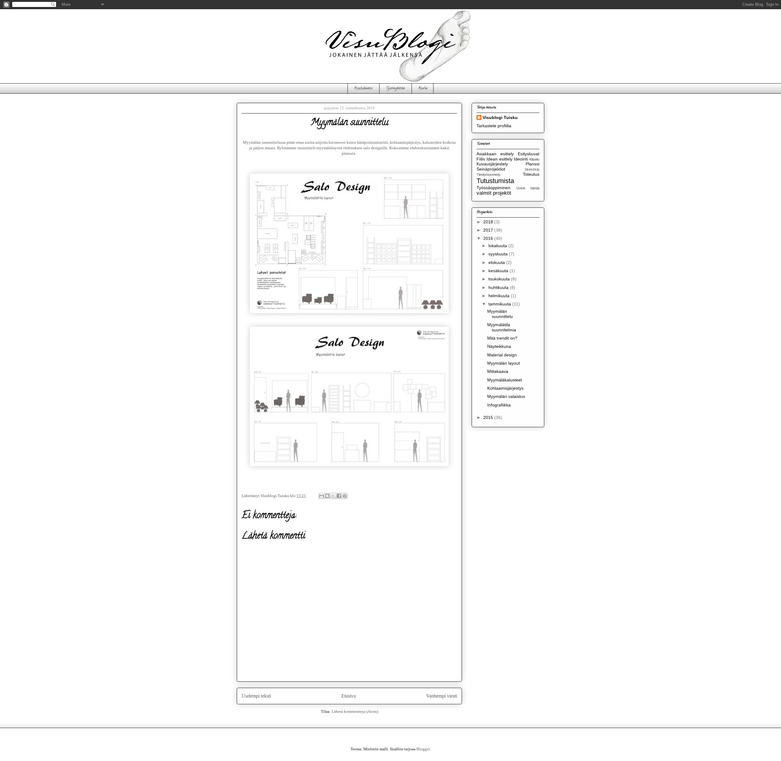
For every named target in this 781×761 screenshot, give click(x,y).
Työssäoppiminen (493, 187)
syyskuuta (498, 253)
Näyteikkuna (499, 346)
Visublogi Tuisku (500, 117)
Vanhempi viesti (441, 695)
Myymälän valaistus (506, 396)
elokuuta (497, 262)
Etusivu (348, 695)
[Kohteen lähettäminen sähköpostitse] (322, 496)
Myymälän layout (503, 363)
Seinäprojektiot (491, 169)
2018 (488, 221)
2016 (488, 238)
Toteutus (531, 174)
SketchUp (532, 169)
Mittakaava (497, 371)
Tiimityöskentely (488, 174)
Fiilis (481, 159)
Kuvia (422, 88)
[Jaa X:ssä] (333, 496)
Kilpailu (534, 159)
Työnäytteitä (395, 88)
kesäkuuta (498, 270)
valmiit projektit (494, 193)
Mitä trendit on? (502, 338)
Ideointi (521, 159)
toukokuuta (499, 278)
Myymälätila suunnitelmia (501, 327)
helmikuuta (499, 295)
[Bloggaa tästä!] (327, 496)
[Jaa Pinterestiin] (345, 496)
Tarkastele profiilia (494, 125)
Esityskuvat (528, 153)
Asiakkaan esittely (495, 153)
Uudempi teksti (256, 695)
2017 (488, 230)
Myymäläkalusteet (504, 379)
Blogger (423, 749)
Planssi (532, 163)
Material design (502, 354)
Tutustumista (495, 181)
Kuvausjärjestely (492, 163)
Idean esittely (500, 159)
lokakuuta (498, 245)
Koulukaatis (363, 88)
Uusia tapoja (528, 188)
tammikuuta (500, 303)
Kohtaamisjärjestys (505, 388)
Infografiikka (499, 404)
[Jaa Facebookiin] (339, 496)
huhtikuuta (499, 287)
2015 (488, 417)
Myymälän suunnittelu (500, 314)
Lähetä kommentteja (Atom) (355, 711)
